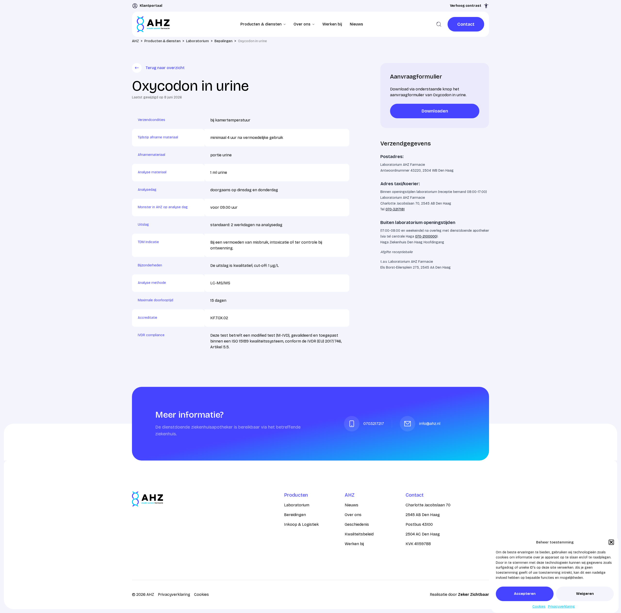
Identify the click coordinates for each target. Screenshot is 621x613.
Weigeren (585, 594)
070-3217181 (395, 209)
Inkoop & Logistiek (301, 524)
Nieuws (356, 24)
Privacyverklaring (561, 607)
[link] (466, 24)
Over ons (353, 514)
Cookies (539, 607)
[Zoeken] (439, 24)
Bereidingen (295, 514)
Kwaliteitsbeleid (359, 534)
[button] (611, 542)
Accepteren (525, 594)
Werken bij (332, 24)
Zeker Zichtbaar (473, 594)
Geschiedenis (357, 524)
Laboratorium (296, 505)
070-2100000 (426, 236)
